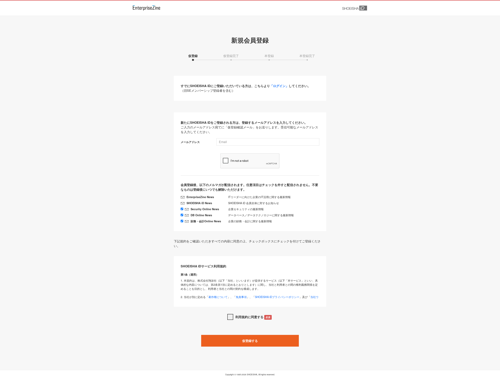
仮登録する (250, 340)
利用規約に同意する (252, 317)
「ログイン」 (279, 86)
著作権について (218, 297)
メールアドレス (190, 142)
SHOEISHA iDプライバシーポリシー (277, 297)
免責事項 (241, 297)
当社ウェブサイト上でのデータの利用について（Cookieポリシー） (250, 299)
